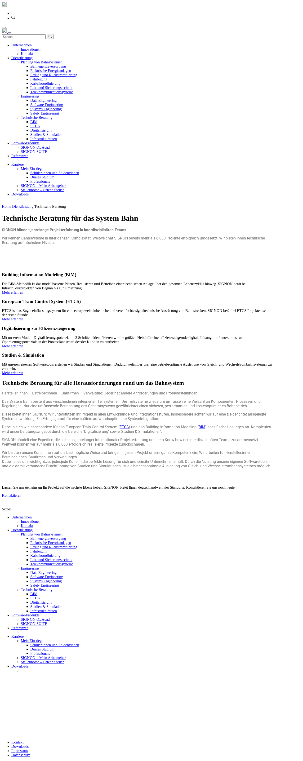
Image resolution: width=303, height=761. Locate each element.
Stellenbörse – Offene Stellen (42, 662)
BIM (202, 427)
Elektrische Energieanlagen (50, 543)
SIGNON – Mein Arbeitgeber (43, 658)
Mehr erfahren (12, 292)
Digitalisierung (41, 602)
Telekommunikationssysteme (51, 564)
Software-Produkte (25, 615)
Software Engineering (46, 577)
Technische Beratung (36, 590)
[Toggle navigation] (4, 27)
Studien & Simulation (46, 607)
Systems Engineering (46, 581)
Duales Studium (42, 649)
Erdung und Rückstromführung (53, 547)
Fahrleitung (38, 551)
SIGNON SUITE (34, 624)
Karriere (17, 636)
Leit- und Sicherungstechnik (51, 560)
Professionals (40, 653)
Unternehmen (21, 517)
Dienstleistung (22, 530)
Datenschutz (20, 755)
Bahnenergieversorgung (48, 538)
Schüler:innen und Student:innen (54, 645)
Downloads (20, 666)
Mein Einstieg (31, 641)
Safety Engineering (44, 585)
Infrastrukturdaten (43, 611)
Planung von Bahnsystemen (41, 534)
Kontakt (27, 526)
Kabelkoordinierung (45, 555)
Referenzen (19, 628)
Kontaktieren (11, 495)
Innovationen (30, 521)
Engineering (30, 568)
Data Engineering (43, 573)
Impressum (19, 751)
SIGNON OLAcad (35, 619)
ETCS (124, 427)
